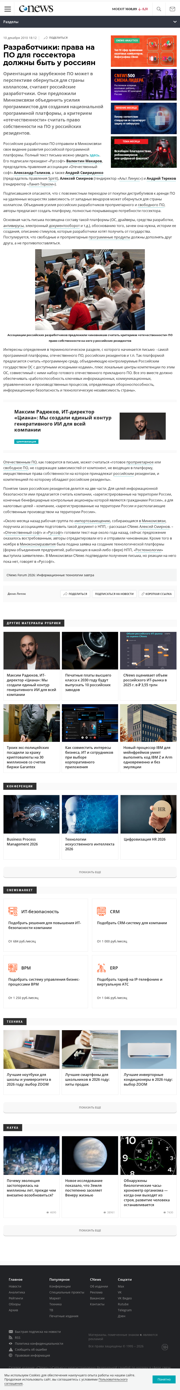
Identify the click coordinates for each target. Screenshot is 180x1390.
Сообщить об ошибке (31, 1349)
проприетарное (140, 462)
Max (121, 1286)
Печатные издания (63, 1316)
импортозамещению (92, 520)
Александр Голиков (32, 172)
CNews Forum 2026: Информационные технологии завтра (50, 575)
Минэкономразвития (38, 544)
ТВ (51, 1310)
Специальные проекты (66, 1292)
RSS (17, 1337)
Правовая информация (32, 1355)
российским (123, 473)
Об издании (99, 1286)
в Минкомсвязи (152, 520)
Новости (15, 1286)
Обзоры (15, 1304)
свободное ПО (15, 467)
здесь (94, 155)
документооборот (64, 225)
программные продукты (109, 237)
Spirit (52, 178)
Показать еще (90, 872)
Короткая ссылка (159, 594)
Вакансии (97, 1298)
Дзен (121, 1316)
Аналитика (17, 1292)
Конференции (60, 1286)
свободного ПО (151, 204)
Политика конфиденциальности (39, 1343)
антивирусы (13, 225)
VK (120, 1292)
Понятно (164, 1379)
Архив (13, 1310)
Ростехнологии (148, 549)
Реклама (96, 1292)
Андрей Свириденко (84, 172)
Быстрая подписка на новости (38, 1332)
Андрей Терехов (161, 178)
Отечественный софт (23, 532)
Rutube (123, 1304)
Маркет (55, 1298)
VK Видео (125, 1298)
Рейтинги (16, 1298)
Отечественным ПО (20, 462)
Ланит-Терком (41, 184)
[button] (158, 9)
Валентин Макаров (84, 161)
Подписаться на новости (114, 594)
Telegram (125, 1310)
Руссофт (55, 532)
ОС (30, 367)
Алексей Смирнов (154, 526)
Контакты (97, 1304)
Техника (55, 1304)
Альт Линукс (129, 178)
